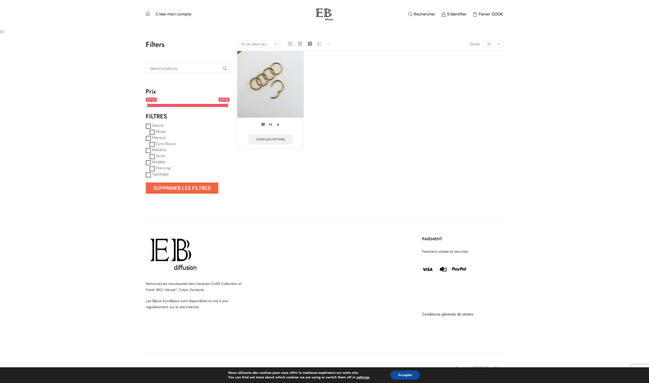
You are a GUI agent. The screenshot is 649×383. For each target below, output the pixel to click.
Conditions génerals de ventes (447, 314)
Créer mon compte (173, 14)
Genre (157, 125)
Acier (161, 155)
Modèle (158, 162)
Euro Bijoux (166, 143)
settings (362, 377)
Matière (159, 149)
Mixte (161, 131)
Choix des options (270, 139)
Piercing (163, 168)
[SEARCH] (224, 68)
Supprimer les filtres (182, 188)
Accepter (405, 375)
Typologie (160, 174)
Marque (159, 137)
